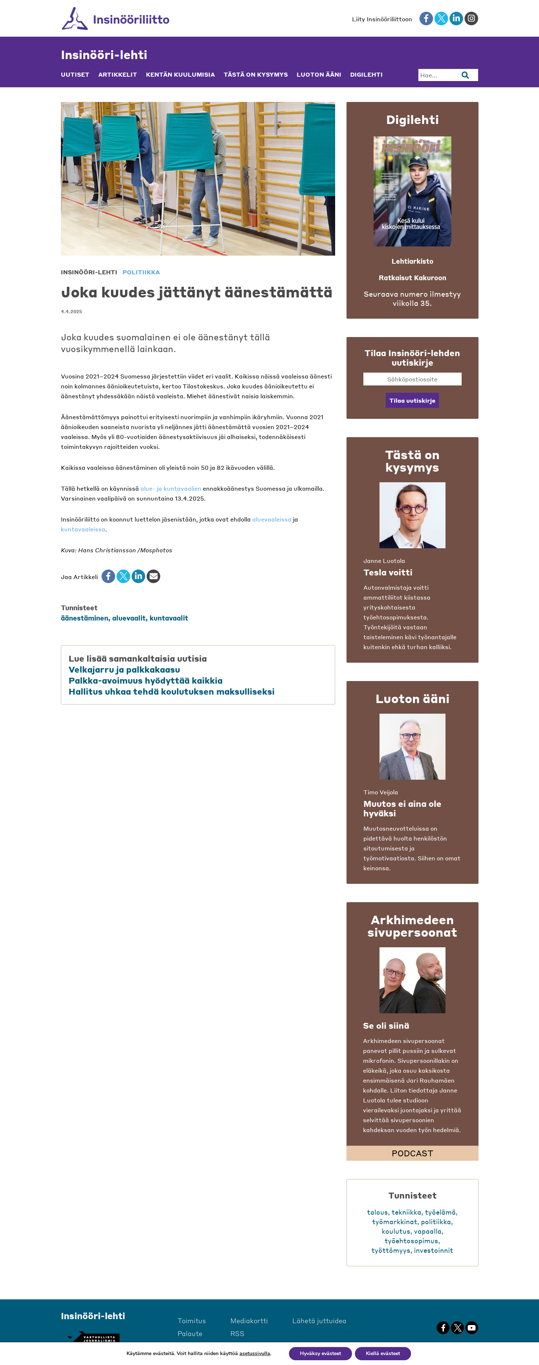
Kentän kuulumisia (180, 74)
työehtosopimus (411, 1240)
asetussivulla (254, 1353)
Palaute (189, 1333)
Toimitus (191, 1320)
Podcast (412, 1153)
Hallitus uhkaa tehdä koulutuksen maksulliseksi (172, 691)
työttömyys (390, 1250)
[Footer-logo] (93, 1338)
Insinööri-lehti (104, 55)
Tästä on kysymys (256, 74)
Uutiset (75, 74)
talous (377, 1212)
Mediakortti (249, 1320)
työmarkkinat (394, 1221)
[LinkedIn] (138, 576)
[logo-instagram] (471, 18)
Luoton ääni (319, 74)
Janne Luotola (384, 560)
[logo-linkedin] (456, 18)
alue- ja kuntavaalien (170, 488)
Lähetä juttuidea (319, 1320)
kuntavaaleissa (83, 529)
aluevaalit (129, 618)
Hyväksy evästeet (320, 1353)
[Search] (465, 75)
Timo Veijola (380, 792)
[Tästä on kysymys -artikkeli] (412, 515)
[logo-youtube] (471, 1327)
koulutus (396, 1231)
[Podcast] (412, 980)
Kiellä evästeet (383, 1353)
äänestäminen (84, 618)
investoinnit (433, 1250)
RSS (237, 1333)
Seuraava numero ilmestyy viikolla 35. (412, 298)
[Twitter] (123, 576)
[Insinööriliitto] (115, 18)
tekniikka (406, 1212)
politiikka (141, 272)
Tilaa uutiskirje (412, 400)
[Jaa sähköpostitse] (153, 576)
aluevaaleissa (272, 519)
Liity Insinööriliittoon (382, 19)
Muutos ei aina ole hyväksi (402, 808)
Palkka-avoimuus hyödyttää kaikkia (147, 680)
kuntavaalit (169, 618)
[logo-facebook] (426, 18)
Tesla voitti (387, 572)
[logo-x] (441, 18)
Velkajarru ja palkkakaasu (124, 669)
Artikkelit (117, 74)
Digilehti (366, 74)
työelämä (440, 1212)
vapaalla (427, 1231)
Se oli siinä (386, 1025)
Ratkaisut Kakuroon (412, 277)
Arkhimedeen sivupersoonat (412, 926)
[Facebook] (108, 576)
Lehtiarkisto (412, 261)
